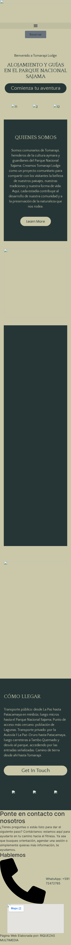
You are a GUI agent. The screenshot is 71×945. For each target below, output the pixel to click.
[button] (35, 26)
